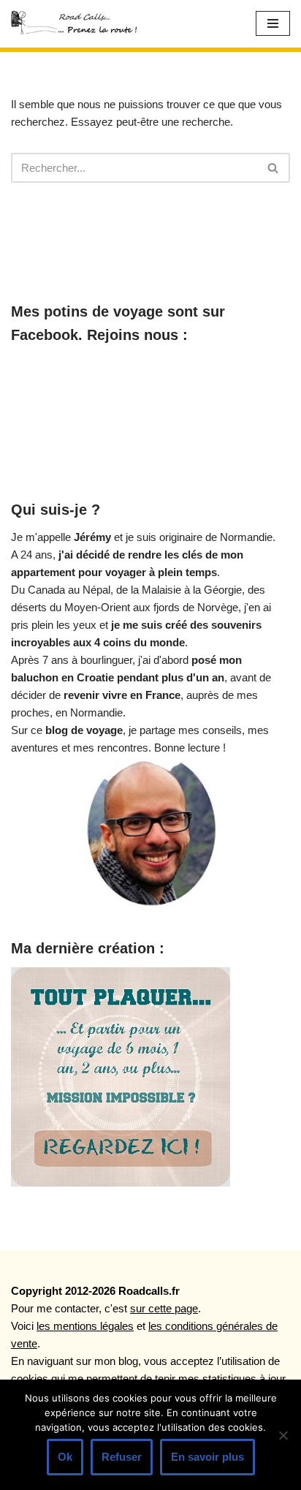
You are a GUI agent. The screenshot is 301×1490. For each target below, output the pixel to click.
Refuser (122, 1457)
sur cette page (164, 1308)
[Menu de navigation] (273, 23)
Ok (65, 1457)
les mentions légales (85, 1326)
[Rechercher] (273, 168)
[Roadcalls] (76, 23)
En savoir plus (207, 1457)
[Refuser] (282, 1435)
